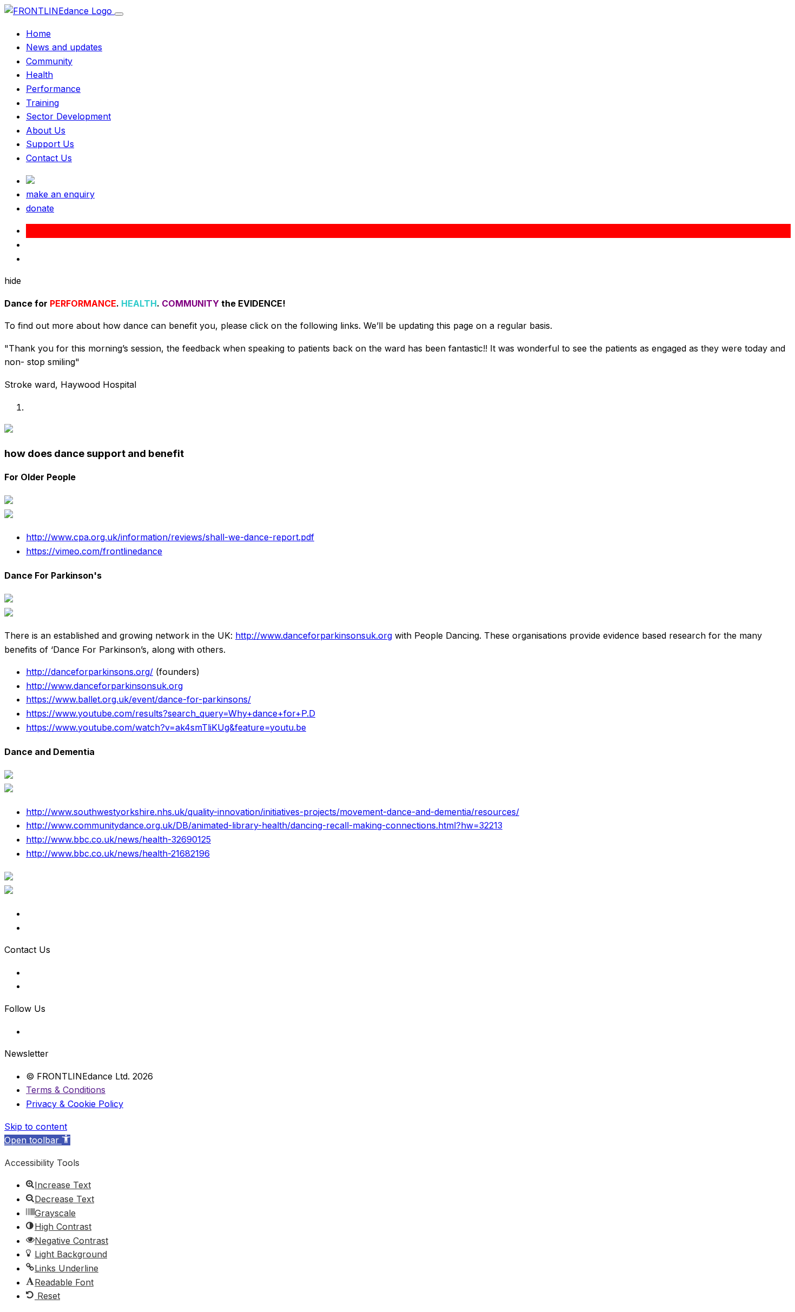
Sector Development (68, 116)
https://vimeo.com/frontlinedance (94, 551)
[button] (37, 1140)
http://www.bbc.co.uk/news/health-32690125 (118, 839)
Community (49, 61)
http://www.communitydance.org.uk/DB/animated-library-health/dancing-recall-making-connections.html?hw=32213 (264, 825)
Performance (53, 88)
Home (38, 33)
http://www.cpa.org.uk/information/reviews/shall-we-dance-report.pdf (170, 537)
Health (39, 74)
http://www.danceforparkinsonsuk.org (313, 635)
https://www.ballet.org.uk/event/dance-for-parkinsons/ (138, 699)
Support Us (50, 143)
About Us (45, 130)
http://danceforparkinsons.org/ (89, 671)
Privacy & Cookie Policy (74, 1103)
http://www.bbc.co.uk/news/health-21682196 (118, 853)
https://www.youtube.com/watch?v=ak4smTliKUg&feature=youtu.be (166, 727)
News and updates (64, 47)
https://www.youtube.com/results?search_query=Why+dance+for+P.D (170, 713)
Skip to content (35, 1126)
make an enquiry (60, 194)
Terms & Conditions (65, 1089)
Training (42, 102)
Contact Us (49, 158)
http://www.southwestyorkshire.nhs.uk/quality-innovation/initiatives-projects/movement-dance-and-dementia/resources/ (272, 811)
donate (40, 208)
